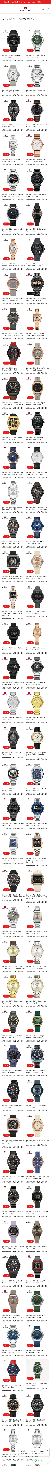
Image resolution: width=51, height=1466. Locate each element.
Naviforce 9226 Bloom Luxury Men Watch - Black (12, 126)
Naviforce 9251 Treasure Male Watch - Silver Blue (12, 859)
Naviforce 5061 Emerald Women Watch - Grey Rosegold (37, 369)
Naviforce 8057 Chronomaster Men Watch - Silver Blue (36, 1071)
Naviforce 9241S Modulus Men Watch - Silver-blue (37, 824)
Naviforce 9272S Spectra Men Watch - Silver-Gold (36, 1002)
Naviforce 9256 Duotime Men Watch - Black (36, 1421)
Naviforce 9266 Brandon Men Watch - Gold (36, 718)
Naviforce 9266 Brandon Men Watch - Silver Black (36, 683)
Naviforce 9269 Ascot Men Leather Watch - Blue (35, 543)
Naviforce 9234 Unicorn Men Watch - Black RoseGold (36, 299)
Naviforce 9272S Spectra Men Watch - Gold (12, 1002)
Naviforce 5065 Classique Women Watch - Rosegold (35, 334)
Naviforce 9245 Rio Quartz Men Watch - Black (13, 1177)
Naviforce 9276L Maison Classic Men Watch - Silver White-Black (37, 473)
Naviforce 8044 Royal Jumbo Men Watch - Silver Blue (12, 1351)
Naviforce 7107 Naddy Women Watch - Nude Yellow (36, 577)
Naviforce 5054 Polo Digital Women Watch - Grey (35, 404)
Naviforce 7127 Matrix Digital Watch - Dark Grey (36, 612)
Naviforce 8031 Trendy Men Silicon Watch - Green (35, 1316)
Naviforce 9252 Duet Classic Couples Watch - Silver (12, 508)
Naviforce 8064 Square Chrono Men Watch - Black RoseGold (13, 577)
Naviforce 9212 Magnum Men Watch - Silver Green (36, 56)
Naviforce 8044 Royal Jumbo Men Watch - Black (36, 195)
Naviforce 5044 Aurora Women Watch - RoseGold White (36, 160)
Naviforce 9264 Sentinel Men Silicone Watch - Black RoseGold (13, 896)
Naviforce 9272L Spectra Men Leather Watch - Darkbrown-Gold (13, 967)
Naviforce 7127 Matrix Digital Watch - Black (12, 649)
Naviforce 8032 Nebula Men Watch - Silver (36, 91)
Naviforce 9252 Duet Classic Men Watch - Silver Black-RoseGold (36, 860)
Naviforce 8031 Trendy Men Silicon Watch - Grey (11, 91)
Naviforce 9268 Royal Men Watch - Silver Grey (11, 932)
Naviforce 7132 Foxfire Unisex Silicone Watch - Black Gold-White (36, 754)
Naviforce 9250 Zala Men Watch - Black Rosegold (13, 1212)
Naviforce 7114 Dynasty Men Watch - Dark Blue (12, 1071)
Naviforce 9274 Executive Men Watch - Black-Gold (12, 1037)
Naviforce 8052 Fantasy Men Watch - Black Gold (12, 438)
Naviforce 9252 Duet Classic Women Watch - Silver (12, 1455)
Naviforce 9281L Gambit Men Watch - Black (12, 753)
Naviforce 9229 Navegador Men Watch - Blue (13, 230)
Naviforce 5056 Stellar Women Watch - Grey (36, 1247)
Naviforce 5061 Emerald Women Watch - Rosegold (37, 1141)
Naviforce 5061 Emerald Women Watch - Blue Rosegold (37, 1177)
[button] (3, 8)
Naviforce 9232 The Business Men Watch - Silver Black (12, 195)
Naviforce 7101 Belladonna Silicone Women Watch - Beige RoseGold (37, 897)
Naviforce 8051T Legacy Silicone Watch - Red (10, 369)
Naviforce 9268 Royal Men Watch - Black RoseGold (11, 543)
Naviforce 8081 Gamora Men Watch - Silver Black (12, 790)
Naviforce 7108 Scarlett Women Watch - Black (37, 1212)
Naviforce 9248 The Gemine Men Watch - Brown (37, 126)
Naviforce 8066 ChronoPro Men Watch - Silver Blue (37, 790)
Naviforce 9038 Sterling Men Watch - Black (12, 1106)
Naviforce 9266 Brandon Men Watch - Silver (12, 718)
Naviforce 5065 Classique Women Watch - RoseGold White (13, 265)
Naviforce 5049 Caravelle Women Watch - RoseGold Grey (13, 1316)
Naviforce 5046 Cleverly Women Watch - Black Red (37, 1282)
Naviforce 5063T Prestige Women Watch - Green (35, 1037)
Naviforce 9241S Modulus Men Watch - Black (13, 824)
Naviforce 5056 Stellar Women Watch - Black (36, 230)
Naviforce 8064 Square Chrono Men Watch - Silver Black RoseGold (13, 1142)
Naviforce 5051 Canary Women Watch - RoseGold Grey (13, 299)
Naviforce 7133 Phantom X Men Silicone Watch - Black (13, 683)
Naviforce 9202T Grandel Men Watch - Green (36, 1384)
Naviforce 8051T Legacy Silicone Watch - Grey (34, 265)
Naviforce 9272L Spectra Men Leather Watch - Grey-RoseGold (13, 334)
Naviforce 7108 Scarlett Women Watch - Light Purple (13, 1247)
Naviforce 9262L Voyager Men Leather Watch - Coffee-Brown (36, 508)
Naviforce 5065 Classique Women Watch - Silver (11, 160)
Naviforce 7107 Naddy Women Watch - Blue (36, 1106)
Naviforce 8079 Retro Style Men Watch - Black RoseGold (13, 1282)
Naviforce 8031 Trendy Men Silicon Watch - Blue (35, 1351)
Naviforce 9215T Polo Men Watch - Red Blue (11, 1386)
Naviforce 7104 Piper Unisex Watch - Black (12, 56)
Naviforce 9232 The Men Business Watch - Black (34, 438)
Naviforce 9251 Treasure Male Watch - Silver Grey (36, 932)
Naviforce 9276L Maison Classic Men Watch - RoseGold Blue (13, 473)
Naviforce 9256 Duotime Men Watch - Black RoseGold (12, 1421)
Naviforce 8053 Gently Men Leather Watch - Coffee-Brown (12, 404)
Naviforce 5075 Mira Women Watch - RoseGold (36, 649)
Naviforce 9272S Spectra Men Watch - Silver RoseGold (36, 967)
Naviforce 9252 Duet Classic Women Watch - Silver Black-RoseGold (12, 613)
